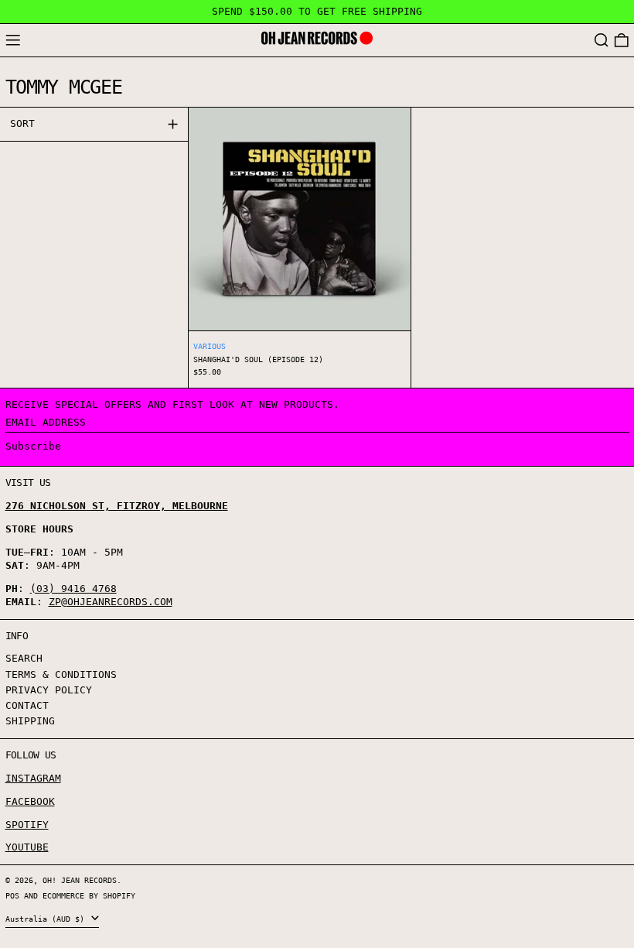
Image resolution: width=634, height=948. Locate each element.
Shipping (30, 721)
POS (12, 895)
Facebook (30, 801)
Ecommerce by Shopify (89, 895)
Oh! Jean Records (80, 880)
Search (24, 658)
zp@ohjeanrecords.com (110, 601)
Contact (27, 705)
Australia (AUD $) (47, 918)
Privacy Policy (48, 690)
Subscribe (33, 446)
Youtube (27, 847)
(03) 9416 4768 (73, 588)
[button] (601, 40)
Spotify (27, 824)
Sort (22, 123)
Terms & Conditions (61, 674)
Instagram (33, 778)
